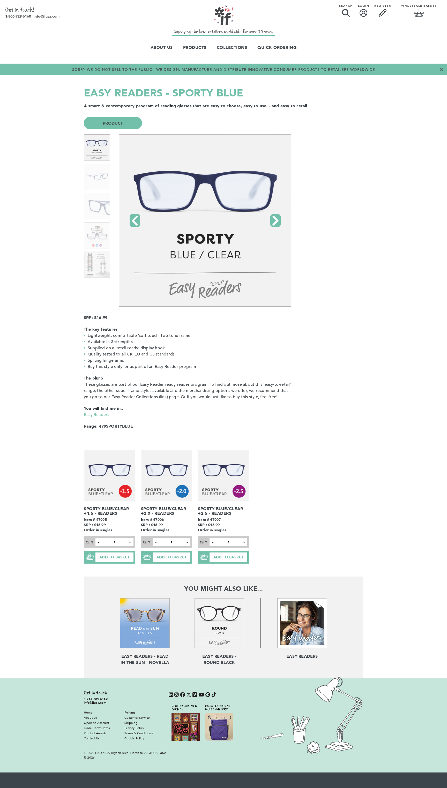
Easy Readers (96, 414)
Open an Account (96, 723)
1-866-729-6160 (18, 16)
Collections (232, 47)
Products (194, 47)
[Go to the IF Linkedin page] (171, 695)
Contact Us (91, 738)
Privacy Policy (134, 728)
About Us (162, 47)
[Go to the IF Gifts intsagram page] (176, 695)
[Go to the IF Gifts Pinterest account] (207, 695)
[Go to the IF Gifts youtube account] (201, 695)
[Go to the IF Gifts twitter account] (188, 695)
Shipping (130, 723)
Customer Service (137, 717)
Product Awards (95, 733)
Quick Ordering (276, 47)
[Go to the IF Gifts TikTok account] (214, 695)
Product (113, 123)
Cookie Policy (134, 738)
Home (88, 712)
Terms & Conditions (138, 733)
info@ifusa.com (46, 16)
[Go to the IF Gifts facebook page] (182, 695)
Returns (129, 712)
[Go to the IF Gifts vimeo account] (194, 695)
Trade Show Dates (97, 728)
